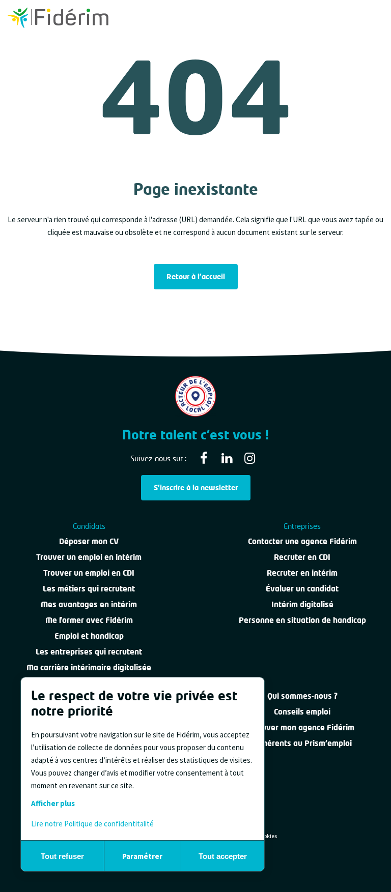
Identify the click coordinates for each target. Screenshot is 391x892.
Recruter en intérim (302, 572)
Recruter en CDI (302, 556)
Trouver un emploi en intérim (89, 556)
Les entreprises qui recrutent (89, 651)
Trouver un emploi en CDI (88, 572)
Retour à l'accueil (195, 276)
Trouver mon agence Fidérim (302, 727)
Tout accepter (223, 856)
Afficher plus (53, 803)
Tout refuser (62, 856)
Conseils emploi (302, 711)
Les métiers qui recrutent (89, 588)
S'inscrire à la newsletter (196, 487)
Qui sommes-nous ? (302, 695)
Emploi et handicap (89, 635)
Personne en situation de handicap (302, 620)
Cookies (267, 836)
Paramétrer (142, 856)
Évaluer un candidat (302, 588)
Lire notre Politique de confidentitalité (92, 823)
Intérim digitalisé (302, 604)
